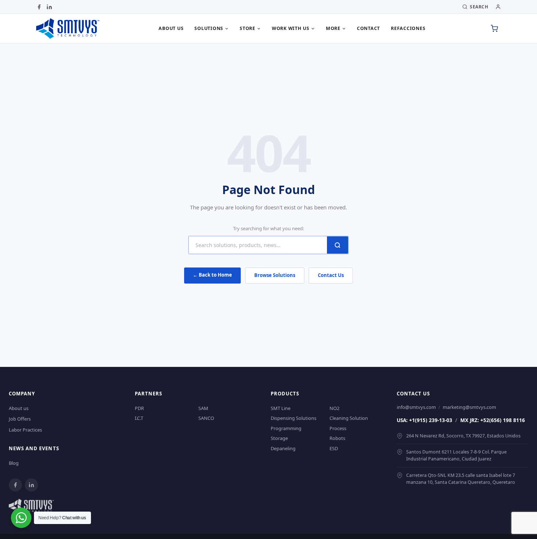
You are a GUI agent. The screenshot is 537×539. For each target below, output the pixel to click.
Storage (279, 438)
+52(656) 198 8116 (502, 420)
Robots (337, 438)
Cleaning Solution (349, 418)
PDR (139, 408)
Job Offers (20, 418)
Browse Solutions (274, 275)
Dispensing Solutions (293, 418)
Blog (14, 463)
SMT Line (280, 408)
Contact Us (331, 275)
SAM (203, 408)
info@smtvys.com (416, 407)
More (333, 28)
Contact (368, 28)
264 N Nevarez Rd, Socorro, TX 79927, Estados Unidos (463, 436)
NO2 (334, 408)
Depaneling (283, 448)
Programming (286, 428)
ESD (334, 448)
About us (171, 28)
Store (247, 28)
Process (338, 428)
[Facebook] (39, 7)
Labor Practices (25, 429)
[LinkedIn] (49, 7)
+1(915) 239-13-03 (430, 420)
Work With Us (290, 28)
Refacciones (408, 28)
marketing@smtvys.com (469, 407)
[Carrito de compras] (494, 28)
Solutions (208, 28)
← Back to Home (212, 275)
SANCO (206, 418)
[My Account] (498, 7)
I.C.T (139, 418)
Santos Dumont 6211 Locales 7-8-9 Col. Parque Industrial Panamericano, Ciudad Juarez (456, 455)
